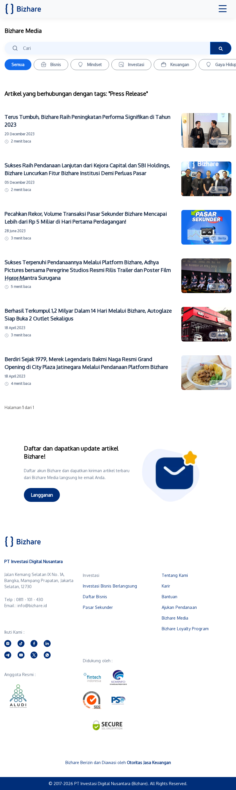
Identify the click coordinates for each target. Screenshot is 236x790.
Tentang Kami (175, 575)
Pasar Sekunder (98, 607)
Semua (18, 64)
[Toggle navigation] (222, 9)
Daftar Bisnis (95, 596)
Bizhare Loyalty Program (185, 628)
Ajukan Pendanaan (179, 607)
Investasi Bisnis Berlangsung (110, 585)
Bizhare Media (175, 618)
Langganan (42, 495)
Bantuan (170, 596)
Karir (166, 585)
